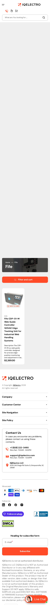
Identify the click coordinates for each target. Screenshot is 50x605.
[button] (3, 5)
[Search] (44, 17)
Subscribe (25, 551)
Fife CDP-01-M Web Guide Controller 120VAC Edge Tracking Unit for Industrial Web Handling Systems (12, 329)
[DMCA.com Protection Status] (8, 526)
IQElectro (17, 385)
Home (7, 262)
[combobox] (25, 17)
